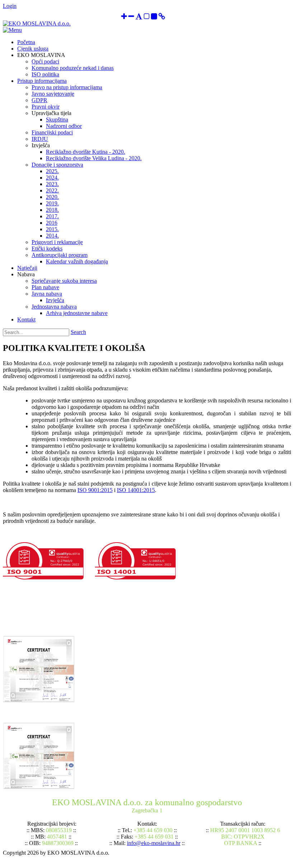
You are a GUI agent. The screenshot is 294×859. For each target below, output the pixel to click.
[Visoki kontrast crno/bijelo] (154, 17)
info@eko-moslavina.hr (153, 843)
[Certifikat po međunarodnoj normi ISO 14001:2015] (39, 787)
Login (9, 6)
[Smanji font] (131, 17)
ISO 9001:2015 (95, 490)
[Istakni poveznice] (161, 17)
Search (78, 332)
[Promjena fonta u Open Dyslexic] (139, 17)
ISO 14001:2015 (136, 490)
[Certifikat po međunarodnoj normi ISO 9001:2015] (39, 701)
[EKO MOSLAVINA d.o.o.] (37, 23)
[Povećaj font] (124, 17)
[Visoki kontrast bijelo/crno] (147, 17)
